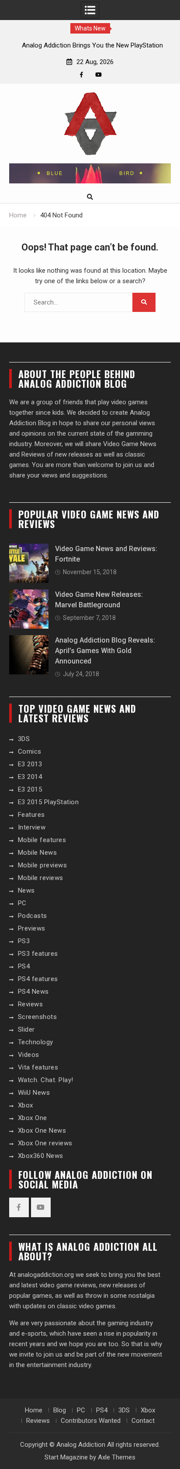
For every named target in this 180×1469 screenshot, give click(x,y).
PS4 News (33, 991)
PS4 (24, 966)
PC (22, 903)
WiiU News (34, 1093)
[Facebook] (81, 74)
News (26, 890)
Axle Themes (116, 1457)
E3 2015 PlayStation (48, 802)
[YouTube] (98, 74)
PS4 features (38, 979)
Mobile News (37, 852)
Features (31, 815)
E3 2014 (30, 777)
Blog (59, 1410)
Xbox (25, 1105)
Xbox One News (42, 1130)
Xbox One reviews (45, 1143)
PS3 (24, 941)
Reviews (30, 1004)
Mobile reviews (40, 878)
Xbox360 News (40, 1156)
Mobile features (42, 840)
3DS (24, 739)
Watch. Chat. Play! (45, 1080)
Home (33, 1410)
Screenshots (37, 1017)
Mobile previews (42, 865)
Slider (26, 1029)
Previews (31, 928)
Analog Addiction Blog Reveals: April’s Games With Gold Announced (105, 650)
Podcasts (32, 916)
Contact (143, 1420)
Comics (30, 751)
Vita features (38, 1067)
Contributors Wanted (91, 1420)
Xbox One (32, 1118)
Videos (28, 1055)
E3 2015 (30, 789)
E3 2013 (30, 764)
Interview (32, 827)
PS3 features (38, 954)
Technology (35, 1042)
